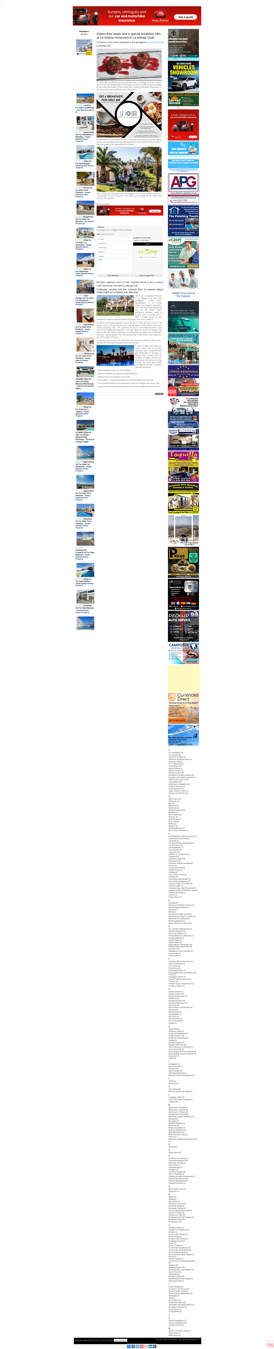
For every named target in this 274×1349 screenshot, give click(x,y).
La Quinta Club (154, 42)
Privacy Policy (173, 1339)
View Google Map (146, 275)
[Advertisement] (183, 678)
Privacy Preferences (120, 1340)
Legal (180, 1339)
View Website (113, 275)
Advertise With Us (194, 1339)
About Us (185, 1339)
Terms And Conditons (162, 1339)
